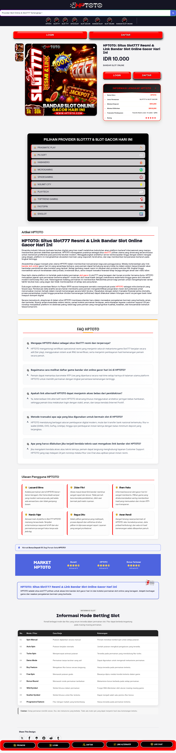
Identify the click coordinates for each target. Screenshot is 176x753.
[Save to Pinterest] (44, 738)
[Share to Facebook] (29, 738)
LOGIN (50, 35)
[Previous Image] (27, 80)
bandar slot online (30, 266)
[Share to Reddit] (51, 738)
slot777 (107, 252)
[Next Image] (95, 80)
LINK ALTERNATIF (124, 744)
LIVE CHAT (158, 744)
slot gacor (84, 275)
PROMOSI (21, 745)
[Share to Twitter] (22, 738)
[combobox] (85, 13)
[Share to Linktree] (36, 738)
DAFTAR (126, 35)
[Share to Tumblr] (58, 738)
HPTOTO (119, 286)
